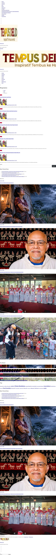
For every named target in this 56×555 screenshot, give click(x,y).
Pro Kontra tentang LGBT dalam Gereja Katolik (9, 172)
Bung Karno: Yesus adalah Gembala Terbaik (6, 138)
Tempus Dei (2, 43)
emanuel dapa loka (28, 386)
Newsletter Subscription (5, 10)
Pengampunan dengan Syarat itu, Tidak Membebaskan (10, 11)
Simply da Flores (41, 388)
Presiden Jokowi (21, 388)
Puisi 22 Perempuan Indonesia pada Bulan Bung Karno (8, 111)
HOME (3, 73)
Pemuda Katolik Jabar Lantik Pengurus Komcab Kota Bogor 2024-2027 (13, 171)
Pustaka (1, 108)
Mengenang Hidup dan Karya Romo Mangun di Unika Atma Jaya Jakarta (13, 176)
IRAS (2, 83)
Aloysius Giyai (2, 386)
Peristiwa (3, 74)
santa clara (29, 388)
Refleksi (3, 75)
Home (3, 1)
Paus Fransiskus (7, 388)
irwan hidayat (47, 386)
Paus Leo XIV (13, 388)
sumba (45, 388)
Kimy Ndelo (1, 388)
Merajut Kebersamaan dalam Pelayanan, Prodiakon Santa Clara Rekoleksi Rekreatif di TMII (11, 272)
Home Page (3, 7)
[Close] (0, 553)
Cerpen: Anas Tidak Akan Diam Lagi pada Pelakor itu (8, 367)
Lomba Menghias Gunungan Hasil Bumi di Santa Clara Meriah (11, 395)
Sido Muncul (37, 388)
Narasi (3, 76)
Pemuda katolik (17, 388)
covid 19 (13, 386)
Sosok (3, 80)
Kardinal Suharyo (53, 386)
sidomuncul (32, 388)
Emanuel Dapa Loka (10, 104)
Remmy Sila (25, 388)
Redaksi (3, 15)
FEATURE (3, 79)
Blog (2, 5)
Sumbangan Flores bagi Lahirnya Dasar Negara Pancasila (9, 124)
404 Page (3, 2)
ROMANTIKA (4, 81)
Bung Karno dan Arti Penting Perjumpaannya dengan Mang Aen (10, 152)
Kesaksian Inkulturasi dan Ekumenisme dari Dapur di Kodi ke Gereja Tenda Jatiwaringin (11, 226)
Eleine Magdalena (20, 386)
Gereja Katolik (34, 386)
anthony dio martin (7, 386)
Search (1, 164)
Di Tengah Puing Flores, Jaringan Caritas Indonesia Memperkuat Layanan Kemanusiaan (13, 380)
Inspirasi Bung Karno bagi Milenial (5, 97)
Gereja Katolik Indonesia (40, 386)
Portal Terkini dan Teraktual (6, 12)
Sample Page (4, 16)
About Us (3, 4)
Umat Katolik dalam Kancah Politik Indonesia (9, 175)
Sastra (3, 78)
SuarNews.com (2, 360)
